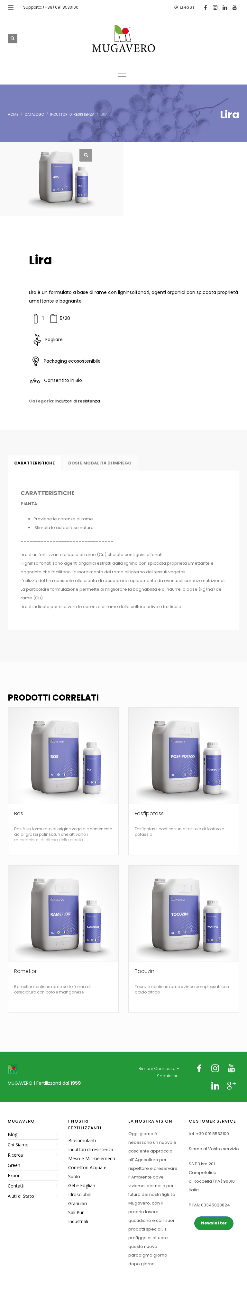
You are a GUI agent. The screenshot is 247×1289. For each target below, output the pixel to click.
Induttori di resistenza (77, 401)
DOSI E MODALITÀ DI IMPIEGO (100, 463)
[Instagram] (215, 7)
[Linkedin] (225, 7)
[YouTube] (234, 7)
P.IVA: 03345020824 (209, 1205)
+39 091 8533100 (212, 1134)
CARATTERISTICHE (34, 463)
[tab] (34, 463)
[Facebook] (205, 7)
